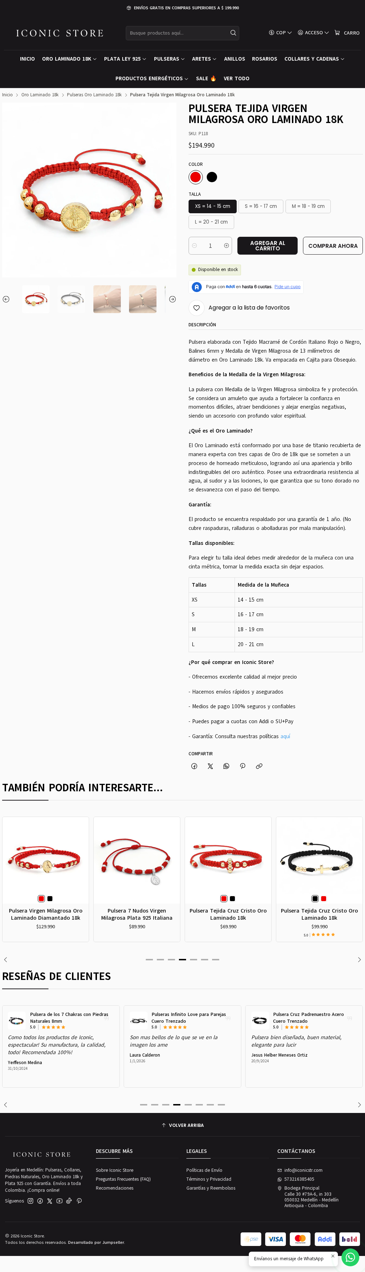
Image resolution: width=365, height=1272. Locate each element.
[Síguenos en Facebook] (40, 1201)
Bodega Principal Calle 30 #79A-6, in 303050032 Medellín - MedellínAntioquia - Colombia (311, 1197)
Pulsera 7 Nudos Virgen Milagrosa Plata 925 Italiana (137, 914)
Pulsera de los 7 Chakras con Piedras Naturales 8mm (69, 1018)
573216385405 (299, 1179)
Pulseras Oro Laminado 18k (94, 95)
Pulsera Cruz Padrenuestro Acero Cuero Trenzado (308, 1018)
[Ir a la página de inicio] (59, 33)
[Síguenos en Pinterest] (79, 1201)
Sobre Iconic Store (114, 1170)
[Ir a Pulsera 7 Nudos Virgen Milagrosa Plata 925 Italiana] (137, 860)
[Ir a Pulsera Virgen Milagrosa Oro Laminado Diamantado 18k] (45, 860)
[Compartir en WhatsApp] (226, 766)
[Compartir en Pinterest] (242, 766)
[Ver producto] (17, 1021)
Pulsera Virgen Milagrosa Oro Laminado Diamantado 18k (45, 914)
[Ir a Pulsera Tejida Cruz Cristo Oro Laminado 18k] (228, 860)
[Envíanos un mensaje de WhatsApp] (350, 1257)
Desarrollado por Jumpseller (96, 1242)
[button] (149, 959)
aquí (285, 736)
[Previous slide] (7, 299)
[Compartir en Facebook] (194, 766)
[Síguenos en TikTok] (69, 1201)
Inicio (7, 95)
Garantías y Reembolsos (210, 1188)
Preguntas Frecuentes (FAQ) (123, 1179)
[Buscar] (233, 33)
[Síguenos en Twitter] (49, 1201)
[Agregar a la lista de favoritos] (10, 852)
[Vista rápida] (10, 868)
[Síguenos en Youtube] (59, 1201)
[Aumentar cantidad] (226, 245)
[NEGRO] (212, 177)
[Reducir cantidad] (194, 245)
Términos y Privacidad (208, 1179)
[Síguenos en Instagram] (30, 1201)
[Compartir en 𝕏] (210, 766)
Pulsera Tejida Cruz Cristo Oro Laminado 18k (228, 914)
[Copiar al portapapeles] (258, 766)
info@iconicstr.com (303, 1170)
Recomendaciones (114, 1188)
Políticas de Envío (204, 1170)
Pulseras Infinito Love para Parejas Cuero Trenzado (188, 1018)
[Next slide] (171, 299)
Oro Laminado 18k (39, 95)
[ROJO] (196, 177)
